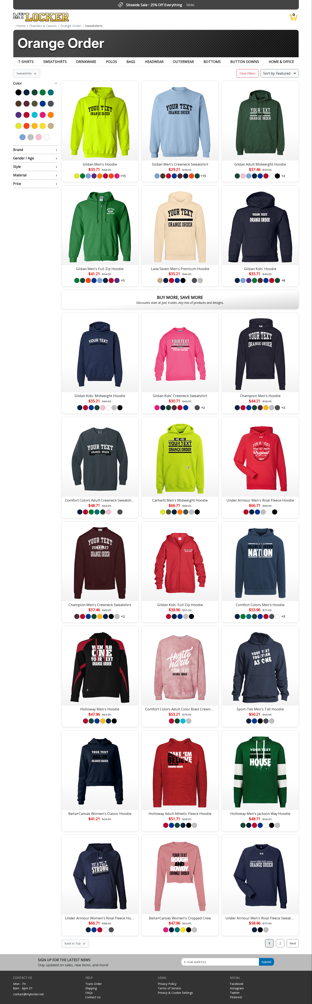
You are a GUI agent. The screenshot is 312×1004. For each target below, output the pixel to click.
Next (293, 943)
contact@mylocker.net (28, 994)
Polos (111, 61)
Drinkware (86, 61)
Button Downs (244, 61)
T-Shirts (26, 61)
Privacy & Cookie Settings (175, 993)
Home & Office (281, 61)
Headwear (154, 61)
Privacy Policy (167, 984)
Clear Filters (247, 73)
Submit (266, 962)
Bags (130, 61)
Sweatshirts (55, 61)
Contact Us (93, 997)
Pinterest (236, 997)
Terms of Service (169, 988)
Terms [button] (190, 4)
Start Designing (100, 152)
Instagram (237, 988)
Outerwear (183, 61)
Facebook (236, 984)
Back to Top (75, 943)
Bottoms (212, 61)
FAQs (89, 993)
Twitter (235, 993)
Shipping (91, 988)
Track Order (93, 984)
